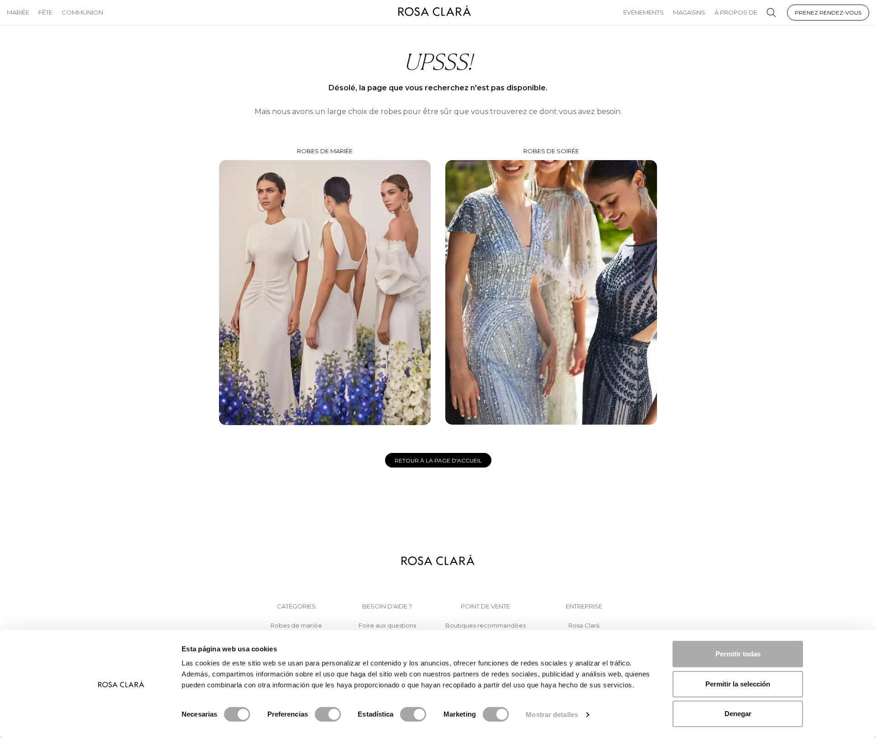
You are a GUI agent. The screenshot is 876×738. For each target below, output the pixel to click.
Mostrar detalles (552, 714)
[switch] (328, 714)
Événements (643, 12)
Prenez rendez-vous (828, 12)
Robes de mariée (325, 151)
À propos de (735, 12)
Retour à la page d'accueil (438, 460)
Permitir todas (738, 654)
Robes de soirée (551, 151)
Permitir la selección (737, 684)
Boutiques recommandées (485, 625)
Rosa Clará (584, 625)
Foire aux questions (387, 625)
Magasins (689, 12)
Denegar (738, 713)
